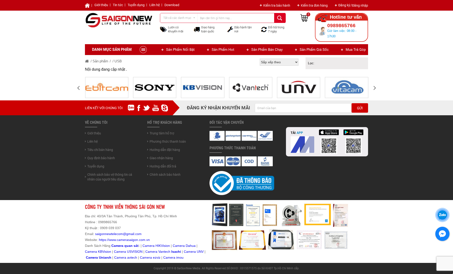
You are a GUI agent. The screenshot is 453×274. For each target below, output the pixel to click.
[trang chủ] (87, 61)
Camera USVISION (128, 251)
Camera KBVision (98, 251)
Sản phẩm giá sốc (314, 49)
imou (180, 257)
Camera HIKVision (156, 246)
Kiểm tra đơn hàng (314, 5)
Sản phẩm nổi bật (180, 49)
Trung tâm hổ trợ (162, 133)
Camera (120, 257)
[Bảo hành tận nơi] (230, 29)
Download (171, 5)
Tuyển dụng (136, 5)
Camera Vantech (157, 251)
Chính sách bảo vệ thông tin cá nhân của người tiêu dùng (109, 177)
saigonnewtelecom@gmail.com (118, 234)
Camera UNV (194, 251)
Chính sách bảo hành (165, 174)
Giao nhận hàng (161, 158)
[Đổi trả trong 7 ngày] (264, 29)
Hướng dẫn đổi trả (163, 166)
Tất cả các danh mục (177, 18)
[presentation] (78, 87)
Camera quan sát (124, 246)
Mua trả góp (356, 49)
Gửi (360, 108)
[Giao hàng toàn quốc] (197, 29)
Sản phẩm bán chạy (267, 49)
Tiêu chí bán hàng (100, 150)
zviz (157, 257)
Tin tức (118, 5)
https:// (104, 240)
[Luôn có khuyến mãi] (163, 29)
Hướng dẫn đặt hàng (165, 150)
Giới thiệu (101, 5)
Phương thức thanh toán (168, 141)
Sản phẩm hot (223, 49)
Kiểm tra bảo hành (276, 5)
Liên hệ (154, 5)
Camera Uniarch (98, 257)
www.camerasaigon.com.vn (129, 240)
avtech (132, 257)
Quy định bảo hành (101, 158)
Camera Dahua (184, 246)
